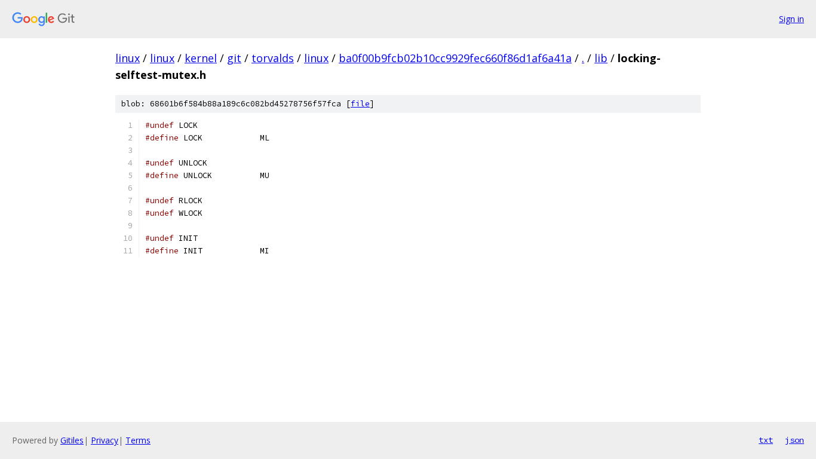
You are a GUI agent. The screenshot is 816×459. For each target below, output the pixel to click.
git (234, 58)
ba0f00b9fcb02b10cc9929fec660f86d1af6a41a (455, 58)
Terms (138, 440)
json (794, 439)
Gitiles (72, 440)
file (360, 104)
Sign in (791, 19)
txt (766, 439)
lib (601, 58)
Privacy (104, 440)
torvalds (272, 58)
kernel (201, 58)
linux (127, 58)
